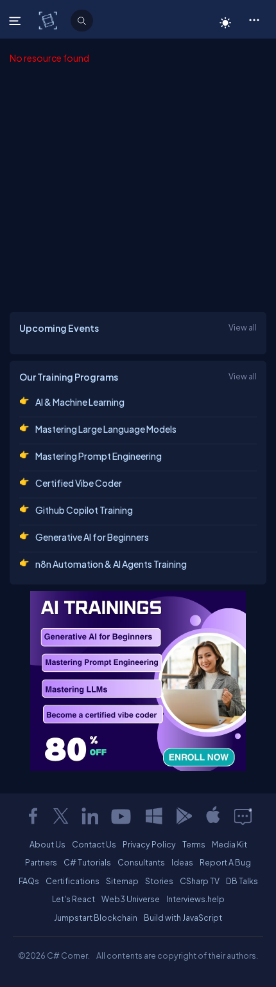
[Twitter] (61, 816)
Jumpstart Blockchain (95, 917)
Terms (193, 844)
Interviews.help (195, 899)
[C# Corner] (49, 20)
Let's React (73, 899)
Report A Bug (225, 862)
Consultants (141, 862)
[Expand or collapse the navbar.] (16, 20)
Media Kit (229, 844)
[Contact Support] (243, 816)
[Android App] (183, 816)
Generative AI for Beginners (92, 537)
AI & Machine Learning (80, 402)
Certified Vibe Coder (78, 483)
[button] (254, 19)
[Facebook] (32, 816)
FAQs (29, 881)
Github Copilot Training (84, 510)
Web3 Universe (130, 899)
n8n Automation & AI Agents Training (111, 564)
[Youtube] (122, 816)
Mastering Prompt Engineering (98, 456)
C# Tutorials (87, 862)
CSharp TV (200, 881)
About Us (47, 844)
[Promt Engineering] (138, 681)
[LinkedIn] (90, 816)
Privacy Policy (149, 844)
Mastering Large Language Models (106, 429)
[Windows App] (154, 816)
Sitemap (122, 881)
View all (243, 327)
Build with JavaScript (183, 917)
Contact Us (94, 844)
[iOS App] (213, 816)
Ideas (182, 862)
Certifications (72, 881)
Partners (41, 862)
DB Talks (242, 881)
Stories (159, 881)
